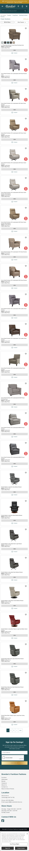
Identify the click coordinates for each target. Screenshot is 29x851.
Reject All (7, 848)
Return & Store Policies (7, 788)
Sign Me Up (14, 763)
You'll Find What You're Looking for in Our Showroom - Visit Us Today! (15, 2)
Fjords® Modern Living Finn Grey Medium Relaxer (11, 487)
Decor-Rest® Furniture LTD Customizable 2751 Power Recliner (14, 251)
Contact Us (4, 787)
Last (20, 730)
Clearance (4, 783)
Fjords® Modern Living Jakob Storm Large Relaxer (11, 543)
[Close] (27, 833)
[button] (2, 6)
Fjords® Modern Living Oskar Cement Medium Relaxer (12, 600)
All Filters (8, 22)
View (14, 50)
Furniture (9, 15)
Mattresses (4, 779)
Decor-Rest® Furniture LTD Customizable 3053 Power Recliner (14, 280)
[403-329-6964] (22, 6)
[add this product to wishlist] (26, 28)
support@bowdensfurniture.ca (13, 802)
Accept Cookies (21, 848)
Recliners (3, 16)
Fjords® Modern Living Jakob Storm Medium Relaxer (12, 572)
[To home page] (10, 6)
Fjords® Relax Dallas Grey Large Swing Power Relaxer (12, 658)
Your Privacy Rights (14, 844)
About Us (4, 785)
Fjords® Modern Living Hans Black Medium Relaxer (11, 515)
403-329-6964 (10, 800)
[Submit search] (25, 11)
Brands (3, 781)
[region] (14, 841)
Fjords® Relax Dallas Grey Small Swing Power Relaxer (12, 687)
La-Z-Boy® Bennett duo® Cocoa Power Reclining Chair (12, 45)
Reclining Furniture (23, 15)
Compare (15, 53)
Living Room (15, 15)
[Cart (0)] (26, 6)
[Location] (18, 6)
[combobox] (21, 22)
